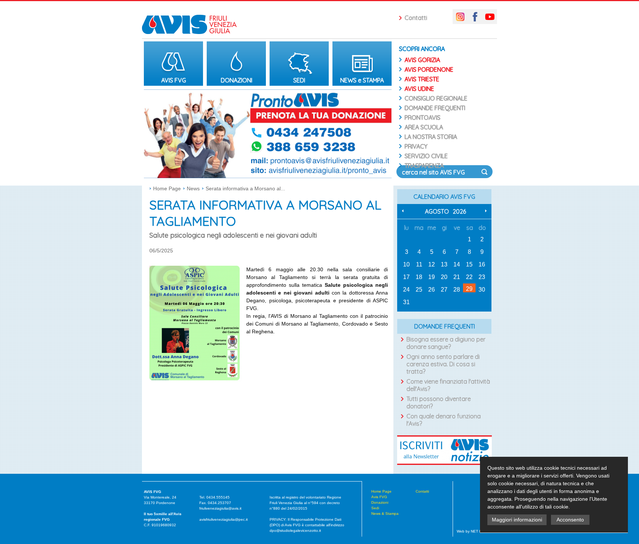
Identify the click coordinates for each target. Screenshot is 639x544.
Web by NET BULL (473, 531)
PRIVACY (416, 146)
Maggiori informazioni (517, 520)
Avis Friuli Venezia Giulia (193, 19)
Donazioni (379, 502)
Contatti (416, 17)
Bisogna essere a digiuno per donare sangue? (446, 343)
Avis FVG (379, 497)
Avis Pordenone (429, 69)
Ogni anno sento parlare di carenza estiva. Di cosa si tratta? (443, 364)
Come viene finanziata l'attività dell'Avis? (448, 385)
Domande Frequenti (435, 108)
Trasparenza (424, 165)
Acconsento (570, 520)
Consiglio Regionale (436, 98)
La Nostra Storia (431, 136)
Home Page (167, 188)
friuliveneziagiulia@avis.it (220, 508)
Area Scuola (424, 127)
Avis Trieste (422, 79)
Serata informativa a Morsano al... (245, 188)
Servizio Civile (426, 156)
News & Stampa (385, 513)
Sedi (375, 508)
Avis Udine (419, 88)
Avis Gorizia (422, 60)
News (193, 188)
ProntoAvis (422, 117)
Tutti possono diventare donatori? (438, 402)
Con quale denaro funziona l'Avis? (443, 419)
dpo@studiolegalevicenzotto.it (295, 530)
